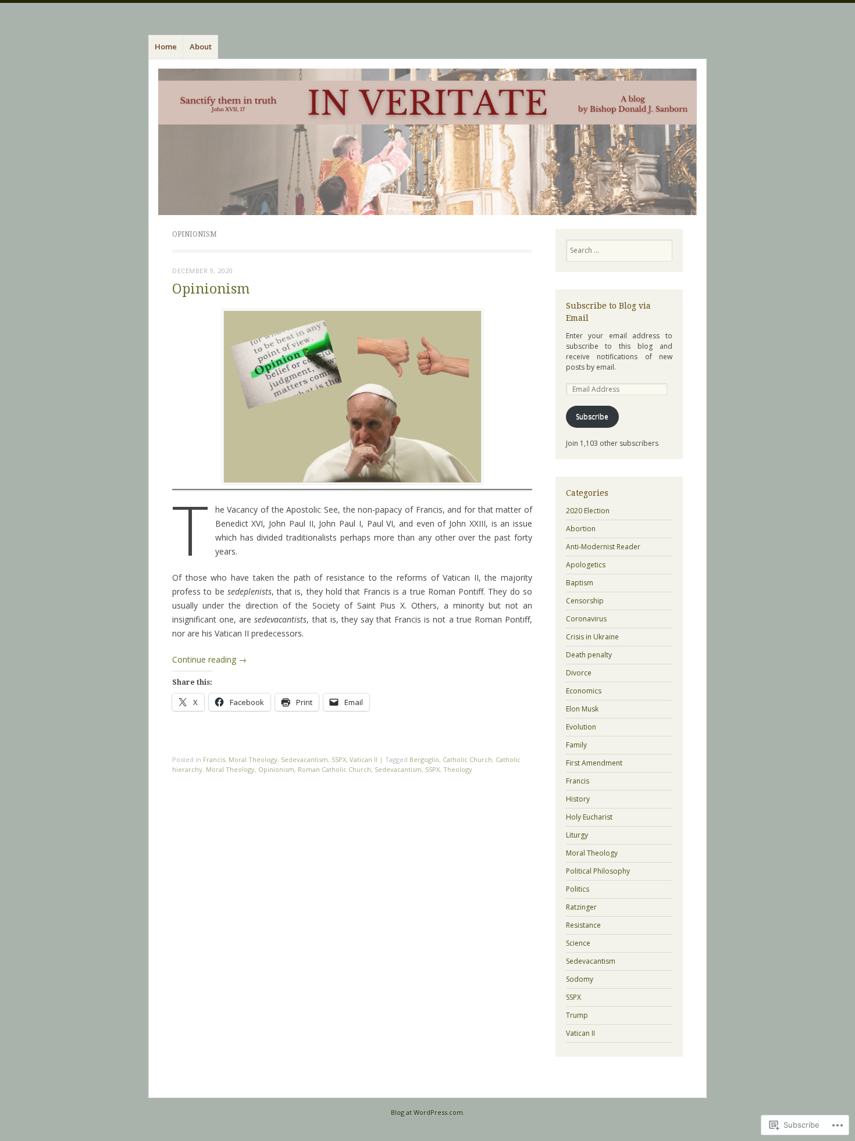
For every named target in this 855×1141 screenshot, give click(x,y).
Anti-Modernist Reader (603, 547)
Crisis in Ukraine (592, 637)
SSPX (339, 759)
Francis (214, 759)
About (201, 46)
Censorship (585, 601)
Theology (457, 769)
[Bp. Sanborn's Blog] (427, 142)
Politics (577, 889)
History (578, 799)
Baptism (579, 583)
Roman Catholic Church (334, 769)
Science (578, 943)
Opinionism (211, 289)
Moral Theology (253, 759)
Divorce (579, 673)
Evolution (581, 727)
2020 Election (588, 511)
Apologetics (585, 565)
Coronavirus (586, 619)
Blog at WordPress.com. (428, 1112)
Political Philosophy (598, 871)
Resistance (583, 925)
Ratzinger (581, 907)
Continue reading (209, 659)
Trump (577, 1015)
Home (166, 46)
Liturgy (577, 835)
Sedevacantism (304, 759)
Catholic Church (467, 759)
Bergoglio (424, 759)
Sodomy (579, 979)
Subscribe (592, 416)
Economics (583, 691)
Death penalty (589, 655)
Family (576, 745)
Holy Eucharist (589, 817)
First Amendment (594, 763)
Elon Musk (582, 709)
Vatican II (363, 759)
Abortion (581, 529)
